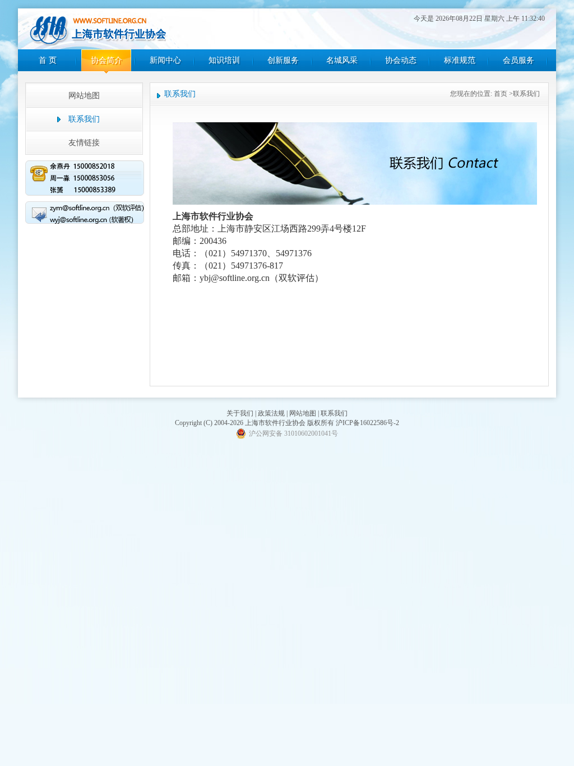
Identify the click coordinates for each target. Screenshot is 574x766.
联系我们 (334, 413)
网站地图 (84, 95)
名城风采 (342, 60)
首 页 (48, 60)
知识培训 (224, 60)
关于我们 (239, 413)
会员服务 (518, 60)
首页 (500, 94)
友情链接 (84, 143)
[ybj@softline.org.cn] (85, 214)
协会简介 (106, 60)
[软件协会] (97, 29)
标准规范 (459, 60)
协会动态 (400, 60)
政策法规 (271, 413)
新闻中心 (165, 60)
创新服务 (283, 60)
